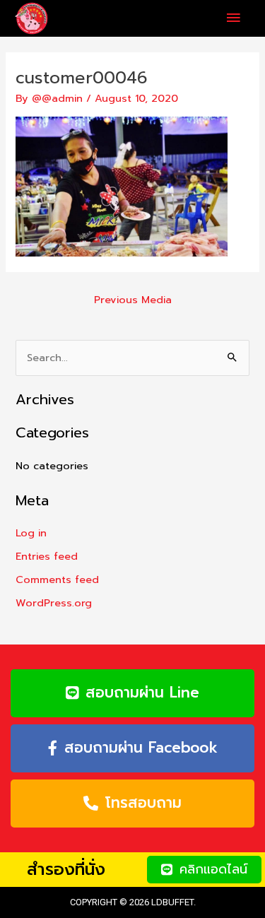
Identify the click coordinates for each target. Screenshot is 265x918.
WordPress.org (54, 603)
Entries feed (47, 556)
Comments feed (57, 579)
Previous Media (133, 299)
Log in (31, 533)
